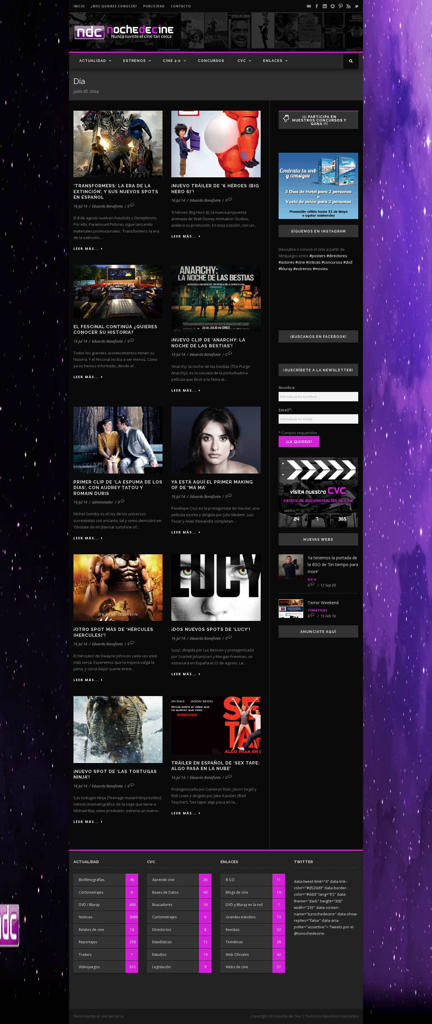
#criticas (313, 262)
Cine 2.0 (172, 61)
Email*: (285, 409)
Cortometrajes (91, 892)
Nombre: (287, 387)
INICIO (79, 6)
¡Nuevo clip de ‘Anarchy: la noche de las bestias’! (208, 342)
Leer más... (86, 248)
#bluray (285, 268)
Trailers (85, 954)
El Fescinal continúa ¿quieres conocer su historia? (115, 329)
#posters (317, 255)
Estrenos (134, 61)
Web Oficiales (237, 954)
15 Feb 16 (328, 616)
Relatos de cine (91, 929)
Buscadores (162, 904)
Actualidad (92, 61)
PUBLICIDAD (154, 6)
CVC (241, 61)
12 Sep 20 (328, 585)
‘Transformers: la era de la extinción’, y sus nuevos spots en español (115, 191)
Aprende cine (163, 879)
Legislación (161, 966)
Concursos (211, 61)
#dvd (347, 262)
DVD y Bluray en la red (244, 904)
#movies (320, 268)
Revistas (232, 929)
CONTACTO (181, 6)
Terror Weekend (323, 602)
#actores (286, 262)
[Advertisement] (290, 37)
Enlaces (272, 61)
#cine (300, 262)
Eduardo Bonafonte (107, 206)
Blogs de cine (237, 892)
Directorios (161, 929)
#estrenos (302, 268)
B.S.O (312, 579)
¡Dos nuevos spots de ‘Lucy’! (210, 629)
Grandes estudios (240, 916)
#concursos (332, 262)
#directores (336, 255)
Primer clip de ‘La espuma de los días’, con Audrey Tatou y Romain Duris (118, 487)
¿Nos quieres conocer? (114, 6)
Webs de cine (237, 966)
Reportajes (88, 941)
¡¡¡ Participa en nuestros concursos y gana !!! (319, 120)
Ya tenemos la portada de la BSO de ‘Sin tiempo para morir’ (333, 565)
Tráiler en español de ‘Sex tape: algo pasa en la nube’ (215, 766)
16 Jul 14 (80, 206)
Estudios (159, 954)
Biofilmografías (91, 879)
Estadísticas (162, 941)
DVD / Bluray (89, 904)
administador (102, 502)
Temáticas (317, 610)
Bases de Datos (165, 892)
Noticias (85, 916)
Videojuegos (89, 966)
